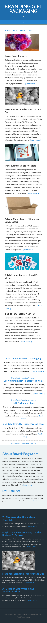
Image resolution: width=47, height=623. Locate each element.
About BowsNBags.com (20, 454)
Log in (28, 617)
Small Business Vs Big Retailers (20, 165)
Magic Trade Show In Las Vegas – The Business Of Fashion (21, 533)
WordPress (21, 617)
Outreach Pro (22, 614)
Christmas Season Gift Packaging (23, 358)
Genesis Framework (36, 614)
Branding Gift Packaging (23, 8)
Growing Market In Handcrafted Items (23, 380)
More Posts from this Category (23, 378)
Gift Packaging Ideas (23, 403)
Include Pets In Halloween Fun (20, 313)
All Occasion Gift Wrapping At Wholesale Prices (18, 590)
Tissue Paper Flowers (15, 56)
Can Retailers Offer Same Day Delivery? (23, 424)
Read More (27, 485)
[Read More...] (30, 84)
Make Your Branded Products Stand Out (23, 573)
